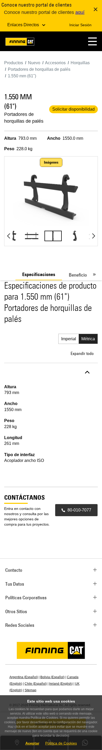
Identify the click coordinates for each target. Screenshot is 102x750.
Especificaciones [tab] (38, 274)
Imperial (68, 339)
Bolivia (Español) (52, 677)
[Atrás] (8, 236)
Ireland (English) (61, 684)
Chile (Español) (36, 684)
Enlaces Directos (23, 25)
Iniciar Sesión (80, 25)
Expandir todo (82, 353)
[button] (92, 41)
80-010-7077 (79, 510)
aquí (79, 12)
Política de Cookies (61, 743)
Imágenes (51, 162)
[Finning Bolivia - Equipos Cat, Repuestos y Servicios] (19, 42)
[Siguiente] (93, 236)
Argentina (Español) (23, 677)
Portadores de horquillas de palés (23, 118)
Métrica (88, 339)
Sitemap (30, 690)
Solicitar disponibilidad (73, 109)
